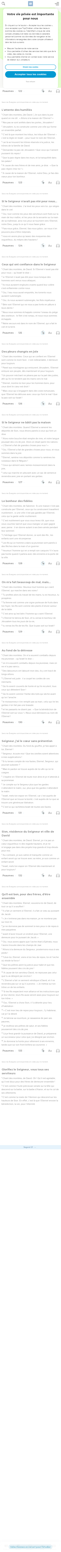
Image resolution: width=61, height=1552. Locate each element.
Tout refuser (30, 82)
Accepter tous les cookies (30, 74)
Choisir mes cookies (30, 67)
